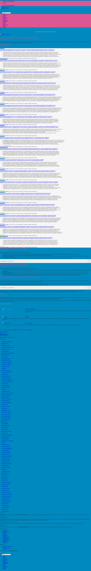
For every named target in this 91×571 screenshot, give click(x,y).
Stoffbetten (4, 469)
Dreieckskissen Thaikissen (7, 381)
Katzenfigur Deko (5, 429)
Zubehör (4, 25)
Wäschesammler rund (6, 454)
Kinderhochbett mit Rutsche (30, 309)
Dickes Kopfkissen (5, 490)
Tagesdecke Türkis (5, 511)
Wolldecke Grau (5, 343)
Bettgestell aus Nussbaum (6, 360)
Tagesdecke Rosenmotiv (6, 496)
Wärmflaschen (5, 24)
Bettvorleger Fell (5, 503)
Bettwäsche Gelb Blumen (6, 398)
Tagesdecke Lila (5, 509)
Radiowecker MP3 (3, 333)
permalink (30, 329)
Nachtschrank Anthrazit (6, 452)
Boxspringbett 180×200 (6, 417)
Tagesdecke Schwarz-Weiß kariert (8, 353)
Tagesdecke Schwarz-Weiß (7, 341)
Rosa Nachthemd (5, 383)
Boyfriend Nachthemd (6, 387)
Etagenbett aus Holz (5, 484)
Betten (4, 16)
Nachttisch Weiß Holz (6, 450)
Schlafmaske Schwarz (6, 488)
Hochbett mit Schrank (6, 471)
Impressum (5, 549)
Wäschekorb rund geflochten (7, 456)
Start (4, 14)
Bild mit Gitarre (4, 427)
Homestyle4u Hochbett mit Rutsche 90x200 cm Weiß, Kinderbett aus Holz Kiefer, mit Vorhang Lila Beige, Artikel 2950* (21, 160)
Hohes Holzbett (5, 480)
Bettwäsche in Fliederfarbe (7, 362)
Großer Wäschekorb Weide (7, 448)
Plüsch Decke (4, 421)
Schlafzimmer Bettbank (6, 446)
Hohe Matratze (4, 475)
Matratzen (5, 15)
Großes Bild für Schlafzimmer (7, 494)
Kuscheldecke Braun (5, 400)
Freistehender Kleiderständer (7, 379)
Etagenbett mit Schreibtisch (7, 482)
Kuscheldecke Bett (5, 438)
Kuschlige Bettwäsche (6, 410)
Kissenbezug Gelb (5, 351)
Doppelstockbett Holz (6, 376)
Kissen (4, 19)
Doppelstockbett (5, 486)
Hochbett (27, 316)
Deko (4, 533)
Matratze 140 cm (5, 477)
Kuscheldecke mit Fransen (6, 402)
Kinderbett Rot (4, 404)
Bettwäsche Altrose (5, 444)
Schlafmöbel (5, 20)
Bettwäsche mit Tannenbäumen (7, 440)
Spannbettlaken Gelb (5, 366)
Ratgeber (4, 2)
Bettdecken (5, 17)
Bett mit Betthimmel (5, 355)
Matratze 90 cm (5, 478)
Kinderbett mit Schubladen (7, 435)
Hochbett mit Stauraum (6, 370)
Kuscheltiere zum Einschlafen (7, 393)
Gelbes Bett (4, 368)
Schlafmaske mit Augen (6, 391)
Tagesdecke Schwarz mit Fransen (8, 347)
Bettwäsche (5, 18)
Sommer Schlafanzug (6, 385)
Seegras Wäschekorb (6, 459)
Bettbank (3, 442)
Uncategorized (5, 539)
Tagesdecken (5, 21)
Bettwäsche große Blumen (6, 431)
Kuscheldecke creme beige (7, 412)
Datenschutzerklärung (7, 548)
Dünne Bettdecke (5, 423)
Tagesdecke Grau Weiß (6, 345)
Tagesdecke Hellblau (5, 505)
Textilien (4, 22)
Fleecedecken (4, 408)
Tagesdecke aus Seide (6, 492)
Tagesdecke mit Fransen (6, 499)
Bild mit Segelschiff (5, 425)
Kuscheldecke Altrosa (6, 406)
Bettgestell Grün (5, 374)
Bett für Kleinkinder (5, 465)
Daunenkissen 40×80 (6, 414)
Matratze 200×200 (5, 473)
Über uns (4, 547)
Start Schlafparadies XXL (7, 546)
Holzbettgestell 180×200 (6, 463)
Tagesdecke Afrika (5, 507)
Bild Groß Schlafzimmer (6, 395)
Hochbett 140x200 (28, 323)
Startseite (2, 337)
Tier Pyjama (4, 389)
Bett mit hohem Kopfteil (6, 358)
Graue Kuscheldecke (5, 419)
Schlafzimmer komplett (6, 377)
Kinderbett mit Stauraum (6, 467)
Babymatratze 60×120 (4, 334)
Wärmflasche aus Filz (6, 461)
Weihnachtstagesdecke (6, 416)
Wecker (4, 23)
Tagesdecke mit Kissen (6, 501)
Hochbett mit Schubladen (6, 372)
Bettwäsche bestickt (5, 437)
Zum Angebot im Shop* (4, 58)
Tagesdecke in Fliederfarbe (7, 364)
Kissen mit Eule (4, 433)
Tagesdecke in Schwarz (6, 349)
